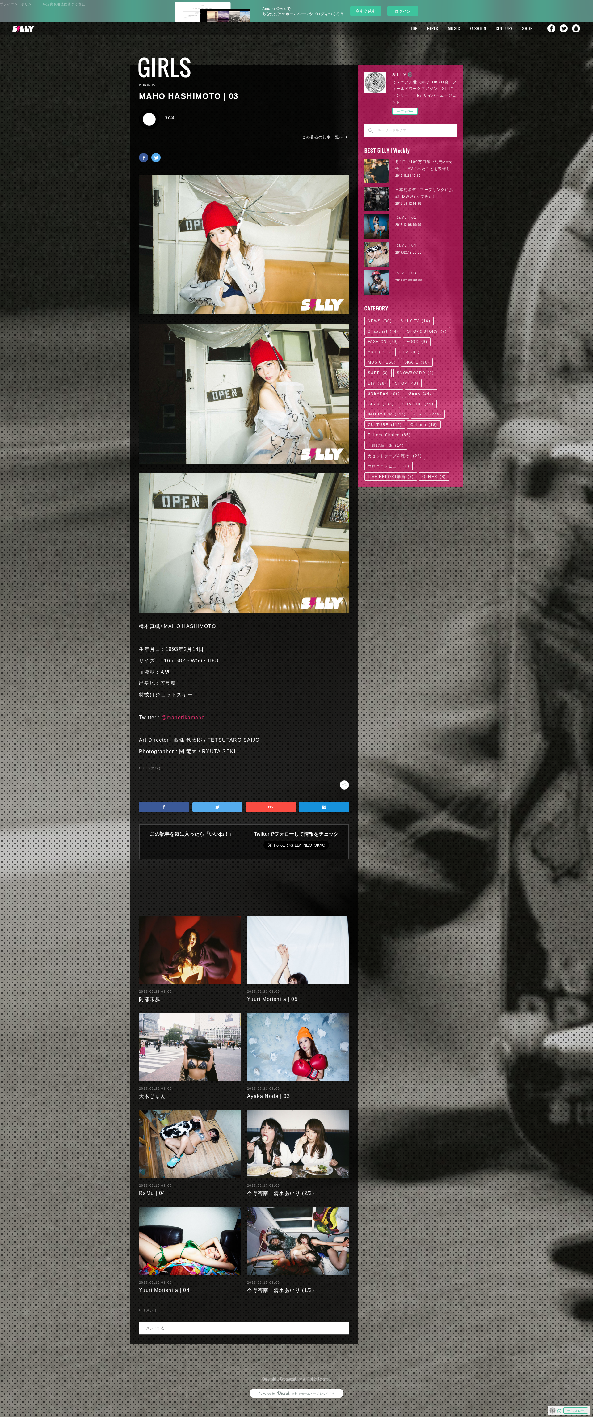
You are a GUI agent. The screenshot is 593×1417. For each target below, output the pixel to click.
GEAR (381, 404)
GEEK (421, 393)
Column (423, 425)
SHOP (527, 28)
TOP (414, 28)
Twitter (563, 28)
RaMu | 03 (406, 273)
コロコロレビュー (388, 466)
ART (379, 352)
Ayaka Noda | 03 (268, 1096)
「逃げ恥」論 (386, 445)
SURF (378, 373)
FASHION (478, 28)
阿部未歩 (150, 999)
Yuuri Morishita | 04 (164, 1290)
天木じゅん (152, 1096)
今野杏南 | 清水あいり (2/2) (280, 1193)
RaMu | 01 (406, 217)
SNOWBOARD (415, 373)
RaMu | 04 (152, 1193)
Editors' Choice (389, 435)
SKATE (416, 362)
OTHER (434, 476)
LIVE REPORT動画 (391, 476)
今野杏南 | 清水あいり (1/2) (280, 1290)
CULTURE (504, 28)
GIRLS (433, 28)
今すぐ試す (365, 11)
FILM (409, 352)
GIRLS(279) (149, 768)
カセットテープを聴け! (395, 456)
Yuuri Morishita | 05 (272, 999)
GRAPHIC (417, 404)
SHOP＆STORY (427, 331)
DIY (377, 383)
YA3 (169, 117)
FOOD (416, 341)
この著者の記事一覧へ (322, 137)
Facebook (551, 28)
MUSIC (454, 28)
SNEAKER (384, 393)
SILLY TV (415, 321)
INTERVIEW (387, 414)
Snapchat (576, 28)
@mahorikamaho (183, 717)
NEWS (380, 321)
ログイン (403, 11)
